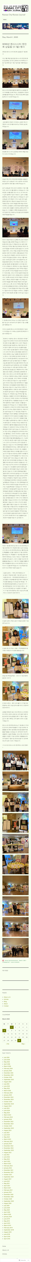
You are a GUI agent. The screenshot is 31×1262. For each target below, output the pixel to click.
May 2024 (7, 1113)
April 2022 (7, 1161)
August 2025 (7, 1082)
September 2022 (9, 1150)
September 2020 (9, 1201)
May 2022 (7, 1159)
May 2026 (7, 1062)
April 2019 (7, 1223)
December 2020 (8, 1194)
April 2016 (7, 1239)
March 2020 (7, 1214)
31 (19, 1040)
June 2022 (7, 1157)
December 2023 (8, 1121)
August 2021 (7, 1179)
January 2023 (8, 1144)
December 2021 (8, 1170)
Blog (5, 1001)
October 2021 (8, 1174)
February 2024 (8, 1117)
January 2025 (8, 1095)
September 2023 (9, 1128)
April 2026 (7, 1064)
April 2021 (7, 1186)
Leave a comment (15, 962)
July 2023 (6, 1132)
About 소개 (7, 997)
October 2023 (8, 1126)
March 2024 (7, 1115)
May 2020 (7, 1210)
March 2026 (7, 1066)
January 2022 (8, 1168)
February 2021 (8, 1190)
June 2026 (7, 1059)
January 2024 (8, 1119)
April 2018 (7, 1236)
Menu (5, 19)
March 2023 (7, 1139)
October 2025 (8, 1077)
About (6, 1004)
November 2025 (8, 1075)
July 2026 (6, 1057)
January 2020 (8, 1216)
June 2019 (7, 1219)
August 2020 (7, 1203)
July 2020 (6, 1205)
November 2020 (8, 1197)
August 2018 (7, 1232)
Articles (6, 999)
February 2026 (8, 1068)
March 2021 (7, 1188)
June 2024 (7, 1110)
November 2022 (8, 1148)
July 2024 (6, 1108)
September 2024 (9, 1104)
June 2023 (7, 1135)
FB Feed (5, 970)
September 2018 (9, 1230)
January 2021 (8, 1192)
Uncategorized (5, 962)
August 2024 (7, 1106)
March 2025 (7, 1090)
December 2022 (8, 1146)
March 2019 (7, 1225)
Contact (6, 1006)
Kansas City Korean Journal (13, 15)
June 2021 (7, 1181)
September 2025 (9, 1079)
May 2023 (7, 1137)
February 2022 (8, 1166)
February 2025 (8, 1093)
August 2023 (7, 1130)
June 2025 (7, 1086)
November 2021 (8, 1172)
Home (4, 1246)
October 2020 (8, 1199)
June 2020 (7, 1208)
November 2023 (8, 1124)
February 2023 (8, 1141)
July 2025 (6, 1084)
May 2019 (7, 1221)
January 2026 (8, 1071)
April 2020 (7, 1212)
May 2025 (7, 1088)
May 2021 (7, 1183)
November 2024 (8, 1099)
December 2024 (8, 1097)
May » (23, 1044)
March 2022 (7, 1163)
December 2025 (8, 1073)
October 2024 (8, 1102)
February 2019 (8, 1228)
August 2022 (7, 1152)
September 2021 (9, 1177)
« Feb (7, 1044)
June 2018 (7, 1234)
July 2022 (6, 1155)
